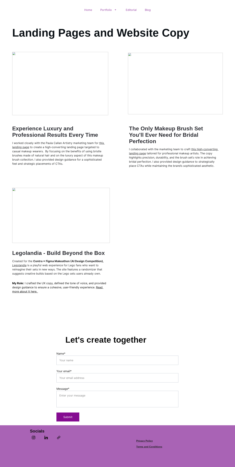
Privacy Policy (144, 440)
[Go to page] (58, 437)
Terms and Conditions (149, 446)
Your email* (64, 371)
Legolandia (19, 265)
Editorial (131, 10)
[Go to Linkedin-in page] (47, 437)
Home (88, 10)
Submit (67, 417)
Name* (60, 353)
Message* (62, 388)
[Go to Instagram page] (35, 437)
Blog (148, 10)
